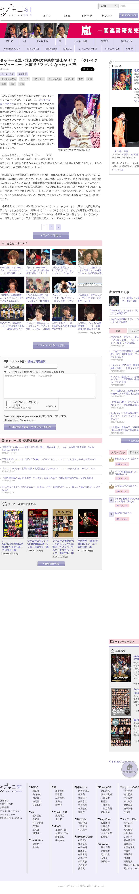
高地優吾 (128, 829)
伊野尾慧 (82, 861)
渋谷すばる (83, 791)
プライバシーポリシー (11, 811)
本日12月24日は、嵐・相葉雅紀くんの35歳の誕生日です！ (64, 326)
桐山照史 (128, 794)
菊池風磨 (105, 829)
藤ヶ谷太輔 (106, 794)
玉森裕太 (105, 798)
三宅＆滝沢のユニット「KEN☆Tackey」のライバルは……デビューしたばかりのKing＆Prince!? (49, 459)
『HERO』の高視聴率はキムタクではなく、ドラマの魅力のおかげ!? (12, 298)
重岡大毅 (128, 791)
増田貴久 (59, 837)
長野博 (36, 819)
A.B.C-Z (103, 844)
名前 (6, 366)
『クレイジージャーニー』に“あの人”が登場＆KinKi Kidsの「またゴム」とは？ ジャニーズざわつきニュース (38, 273)
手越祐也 (59, 840)
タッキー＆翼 (8, 74)
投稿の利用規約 (36, 361)
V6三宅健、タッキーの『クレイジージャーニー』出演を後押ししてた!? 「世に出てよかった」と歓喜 (12, 273)
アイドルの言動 (9, 79)
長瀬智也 (37, 805)
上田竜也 (82, 826)
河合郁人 (105, 854)
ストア (47, 16)
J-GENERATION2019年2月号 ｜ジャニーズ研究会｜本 (12, 545)
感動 (4, 84)
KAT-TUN (81, 819)
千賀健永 (105, 805)
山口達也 (37, 794)
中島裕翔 (82, 847)
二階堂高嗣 (106, 808)
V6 (32, 812)
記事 (67, 16)
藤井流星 (128, 805)
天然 (90, 79)
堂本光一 (37, 844)
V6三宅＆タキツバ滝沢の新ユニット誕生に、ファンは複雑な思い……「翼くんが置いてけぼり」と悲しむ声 (51, 488)
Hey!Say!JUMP (84, 836)
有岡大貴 (82, 854)
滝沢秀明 (23, 74)
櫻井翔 (58, 805)
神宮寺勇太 (129, 847)
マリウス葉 (106, 833)
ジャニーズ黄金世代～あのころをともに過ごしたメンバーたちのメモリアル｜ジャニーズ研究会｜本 (63, 546)
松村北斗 (128, 833)
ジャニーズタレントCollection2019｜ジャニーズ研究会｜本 (38, 543)
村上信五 (82, 808)
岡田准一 (37, 833)
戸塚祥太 (105, 851)
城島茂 (36, 791)
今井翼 (125, 154)
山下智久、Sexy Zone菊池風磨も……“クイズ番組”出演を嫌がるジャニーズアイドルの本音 (89, 327)
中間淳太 (128, 798)
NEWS (57, 826)
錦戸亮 (81, 794)
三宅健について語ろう (126, 485)
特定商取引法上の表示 (11, 818)
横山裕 (81, 812)
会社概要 (4, 807)
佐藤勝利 (105, 822)
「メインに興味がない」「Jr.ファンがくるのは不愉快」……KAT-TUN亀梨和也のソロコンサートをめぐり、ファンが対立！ (38, 329)
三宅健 (36, 829)
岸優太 (127, 851)
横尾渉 (104, 801)
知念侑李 (82, 844)
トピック (87, 16)
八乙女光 (82, 865)
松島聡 (104, 836)
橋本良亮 (105, 847)
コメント (8, 372)
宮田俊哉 (105, 812)
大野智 (58, 801)
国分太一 (37, 798)
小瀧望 (127, 812)
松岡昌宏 (37, 801)
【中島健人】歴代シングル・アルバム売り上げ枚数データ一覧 (90, 298)
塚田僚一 (105, 861)
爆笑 (22, 84)
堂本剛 (36, 847)
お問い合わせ (6, 804)
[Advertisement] (124, 584)
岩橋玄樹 (128, 844)
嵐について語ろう (123, 513)
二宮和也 (59, 798)
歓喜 (13, 84)
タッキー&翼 (121, 151)
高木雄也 (82, 858)
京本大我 (128, 822)
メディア (70, 79)
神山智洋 (128, 801)
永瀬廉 (127, 858)
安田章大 (82, 801)
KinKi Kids (37, 840)
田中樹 (127, 826)
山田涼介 (82, 840)
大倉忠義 (82, 805)
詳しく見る (119, 170)
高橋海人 (128, 861)
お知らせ (4, 800)
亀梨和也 (82, 822)
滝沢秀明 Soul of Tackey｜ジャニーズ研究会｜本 (88, 543)
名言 (81, 79)
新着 (118, 331)
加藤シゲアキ (61, 833)
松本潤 (58, 794)
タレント (107, 16)
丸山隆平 (82, 798)
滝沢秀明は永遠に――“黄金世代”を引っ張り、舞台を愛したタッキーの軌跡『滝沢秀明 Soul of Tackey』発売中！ (48, 448)
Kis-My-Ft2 (105, 787)
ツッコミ (25, 79)
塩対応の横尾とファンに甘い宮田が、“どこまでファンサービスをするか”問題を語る (64, 271)
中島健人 (105, 826)
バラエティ (39, 79)
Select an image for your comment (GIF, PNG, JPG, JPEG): (35, 416)
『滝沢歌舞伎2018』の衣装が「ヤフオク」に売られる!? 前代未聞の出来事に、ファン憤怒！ (48, 478)
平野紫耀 (128, 854)
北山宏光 (105, 791)
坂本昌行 (37, 815)
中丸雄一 (82, 829)
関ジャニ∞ (81, 787)
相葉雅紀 (59, 791)
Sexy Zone (105, 819)
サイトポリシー (7, 814)
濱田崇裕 (128, 808)
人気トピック (118, 452)
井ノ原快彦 (38, 822)
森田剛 (36, 826)
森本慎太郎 (129, 840)
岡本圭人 (82, 851)
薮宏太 (81, 868)
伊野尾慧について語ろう (127, 458)
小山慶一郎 (60, 830)
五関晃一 (105, 858)
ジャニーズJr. (129, 819)
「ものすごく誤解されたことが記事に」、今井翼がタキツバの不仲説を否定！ (90, 271)
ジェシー (128, 836)
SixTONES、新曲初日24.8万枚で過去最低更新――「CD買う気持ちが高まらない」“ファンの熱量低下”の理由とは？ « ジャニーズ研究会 (12, 330)
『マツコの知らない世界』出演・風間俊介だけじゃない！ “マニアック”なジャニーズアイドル (48, 468)
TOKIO (34, 787)
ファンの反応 (55, 79)
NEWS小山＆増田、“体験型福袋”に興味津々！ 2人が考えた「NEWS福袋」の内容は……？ (38, 299)
